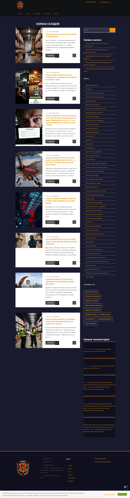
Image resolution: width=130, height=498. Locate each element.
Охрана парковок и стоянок (93, 183)
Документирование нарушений (94, 112)
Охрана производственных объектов (96, 191)
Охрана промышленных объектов (95, 195)
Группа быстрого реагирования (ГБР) (96, 108)
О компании (37, 14)
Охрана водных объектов (93, 156)
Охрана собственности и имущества (95, 206)
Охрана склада (105, 314)
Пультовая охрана (90, 238)
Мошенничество (90, 136)
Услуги (19, 14)
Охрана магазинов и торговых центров (96, 167)
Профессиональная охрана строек (95, 234)
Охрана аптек (89, 144)
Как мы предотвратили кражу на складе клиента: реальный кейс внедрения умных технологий (61, 241)
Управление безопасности (93, 269)
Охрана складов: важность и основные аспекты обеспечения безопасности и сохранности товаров (60, 321)
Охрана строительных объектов (94, 214)
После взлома (89, 319)
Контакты (47, 14)
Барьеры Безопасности (92, 85)
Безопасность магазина (92, 296)
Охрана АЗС (89, 140)
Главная (55, 14)
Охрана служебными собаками (94, 202)
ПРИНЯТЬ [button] (122, 494)
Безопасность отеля (91, 301)
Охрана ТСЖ (89, 222)
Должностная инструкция (92, 116)
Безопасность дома (91, 292)
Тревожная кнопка (91, 265)
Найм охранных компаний (93, 305)
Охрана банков (90, 148)
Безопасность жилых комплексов (94, 93)
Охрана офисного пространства (94, 179)
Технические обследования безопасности (97, 261)
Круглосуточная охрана (92, 124)
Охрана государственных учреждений (96, 163)
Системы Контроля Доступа (93, 253)
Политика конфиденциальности (102, 462)
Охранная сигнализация (92, 230)
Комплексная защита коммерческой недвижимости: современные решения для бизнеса (59, 281)
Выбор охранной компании (93, 105)
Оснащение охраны (91, 314)
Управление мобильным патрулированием (97, 273)
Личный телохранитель (92, 128)
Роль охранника (90, 242)
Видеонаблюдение (91, 101)
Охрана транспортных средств (94, 218)
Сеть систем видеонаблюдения (94, 249)
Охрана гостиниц (90, 159)
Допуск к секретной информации (95, 120)
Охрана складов (90, 199)
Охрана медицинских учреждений (95, 171)
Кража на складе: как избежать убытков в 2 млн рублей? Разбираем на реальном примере (60, 201)
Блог (27, 14)
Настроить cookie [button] (109, 494)
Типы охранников (90, 323)
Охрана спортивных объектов (94, 210)
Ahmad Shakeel (88, 425)
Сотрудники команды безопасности (95, 257)
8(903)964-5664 (91, 2)
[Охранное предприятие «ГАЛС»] (22, 5)
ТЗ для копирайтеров (100, 458)
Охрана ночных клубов (92, 175)
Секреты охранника (91, 246)
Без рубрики (89, 89)
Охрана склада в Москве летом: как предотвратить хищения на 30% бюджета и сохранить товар (61, 77)
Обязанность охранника (92, 310)
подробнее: (50, 55)
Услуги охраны (90, 277)
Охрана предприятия (91, 187)
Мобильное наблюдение (92, 132)
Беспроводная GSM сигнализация (95, 97)
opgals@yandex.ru (105, 2)
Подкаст (70, 475)
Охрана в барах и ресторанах (94, 152)
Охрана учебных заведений (93, 226)
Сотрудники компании (104, 319)
